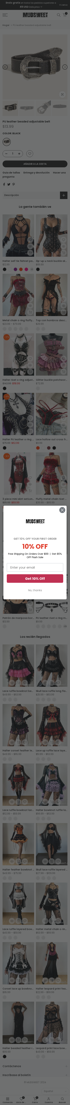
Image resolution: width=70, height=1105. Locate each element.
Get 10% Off (35, 578)
